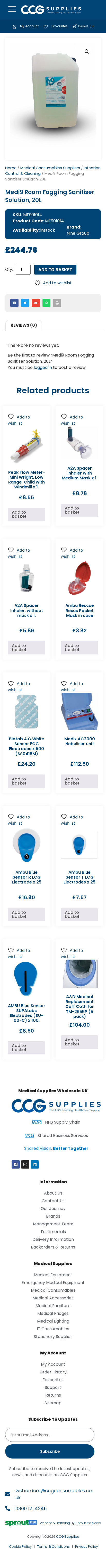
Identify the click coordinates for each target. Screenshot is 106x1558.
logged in (43, 367)
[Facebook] (16, 1164)
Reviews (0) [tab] (24, 325)
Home (10, 167)
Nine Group (78, 233)
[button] (87, 51)
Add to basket (55, 269)
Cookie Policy (20, 1546)
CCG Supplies (67, 1536)
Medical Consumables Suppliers (50, 167)
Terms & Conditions (53, 1546)
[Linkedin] (35, 1164)
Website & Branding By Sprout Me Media (70, 1523)
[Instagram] (25, 1164)
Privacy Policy (86, 1546)
